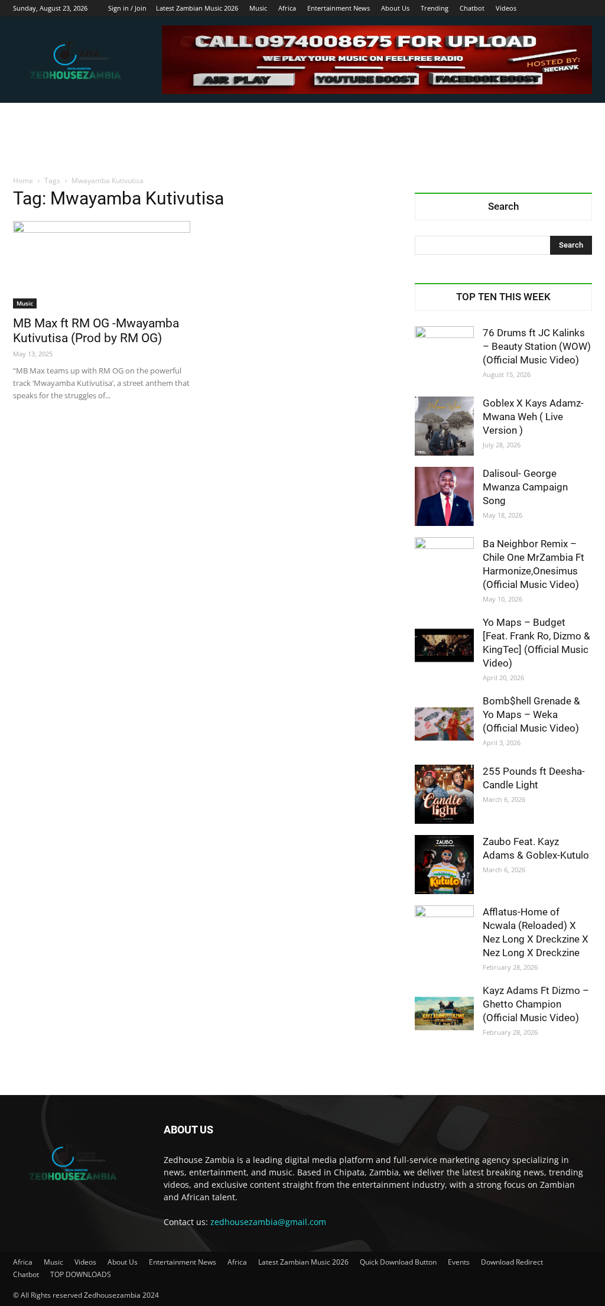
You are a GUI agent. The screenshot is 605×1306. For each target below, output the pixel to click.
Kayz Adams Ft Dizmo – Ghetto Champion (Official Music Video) (536, 1004)
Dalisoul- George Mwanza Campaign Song (525, 486)
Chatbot (472, 8)
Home (23, 181)
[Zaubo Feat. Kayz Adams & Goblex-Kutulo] (444, 864)
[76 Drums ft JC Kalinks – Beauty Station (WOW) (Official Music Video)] (444, 355)
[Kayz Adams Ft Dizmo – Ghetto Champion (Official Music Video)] (444, 1013)
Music (258, 8)
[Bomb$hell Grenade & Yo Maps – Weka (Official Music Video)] (444, 723)
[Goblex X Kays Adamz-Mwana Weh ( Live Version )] (444, 426)
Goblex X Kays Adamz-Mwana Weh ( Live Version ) (533, 416)
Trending (434, 8)
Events (459, 1262)
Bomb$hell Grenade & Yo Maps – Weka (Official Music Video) (531, 714)
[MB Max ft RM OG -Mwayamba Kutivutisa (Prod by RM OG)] (101, 264)
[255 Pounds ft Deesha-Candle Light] (444, 794)
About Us (395, 8)
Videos (506, 8)
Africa (287, 8)
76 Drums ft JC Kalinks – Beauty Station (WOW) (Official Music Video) (537, 346)
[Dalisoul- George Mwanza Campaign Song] (444, 496)
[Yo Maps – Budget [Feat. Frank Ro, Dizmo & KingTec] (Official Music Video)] (444, 645)
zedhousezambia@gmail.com (268, 1221)
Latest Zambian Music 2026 (197, 8)
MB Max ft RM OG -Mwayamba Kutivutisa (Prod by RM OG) (96, 330)
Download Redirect (512, 1262)
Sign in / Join (127, 8)
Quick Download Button (398, 1262)
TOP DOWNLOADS (80, 1274)
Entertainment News (338, 8)
